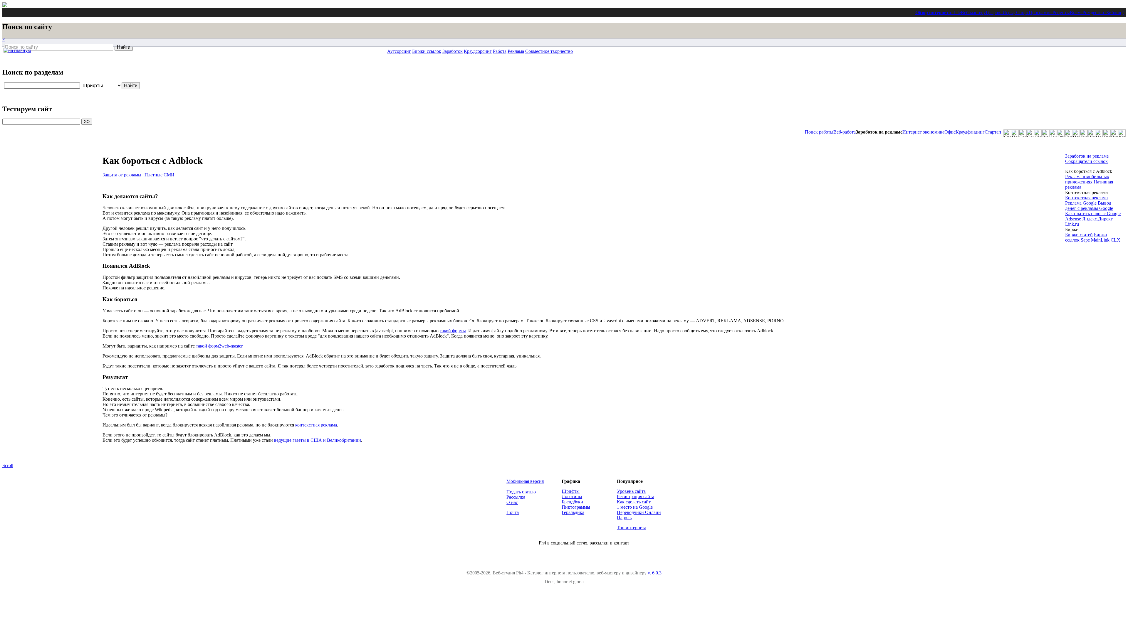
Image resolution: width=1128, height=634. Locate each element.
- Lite (956, 12)
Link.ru (1072, 224)
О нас (512, 502)
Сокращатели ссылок (1086, 161)
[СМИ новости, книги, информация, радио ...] (1038, 133)
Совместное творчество (549, 51)
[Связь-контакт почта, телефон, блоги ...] (1022, 133)
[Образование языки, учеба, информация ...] (1061, 133)
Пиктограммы (576, 507)
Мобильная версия (525, 481)
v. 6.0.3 (655, 572)
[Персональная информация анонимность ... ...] (1076, 133)
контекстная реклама (316, 424)
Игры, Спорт (1016, 12)
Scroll (7, 465)
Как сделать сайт (634, 501)
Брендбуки (572, 501)
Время (1076, 12)
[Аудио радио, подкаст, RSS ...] (1053, 133)
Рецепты (1061, 12)
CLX (1115, 239)
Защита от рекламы (122, 174)
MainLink (1100, 239)
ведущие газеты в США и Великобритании (317, 440)
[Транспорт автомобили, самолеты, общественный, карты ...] (1106, 133)
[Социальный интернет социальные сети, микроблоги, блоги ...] (1030, 133)
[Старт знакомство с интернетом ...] (1007, 133)
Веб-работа (844, 131)
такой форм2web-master (219, 345)
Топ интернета (631, 527)
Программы (1041, 12)
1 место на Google (635, 507)
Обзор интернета (933, 12)
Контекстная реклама (1086, 197)
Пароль (624, 517)
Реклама (516, 51)
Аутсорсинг (399, 51)
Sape (1085, 239)
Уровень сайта (631, 491)
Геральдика (573, 512)
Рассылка (515, 497)
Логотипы (572, 496)
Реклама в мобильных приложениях (1087, 179)
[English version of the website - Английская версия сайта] (4, 5)
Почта (512, 512)
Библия (1113, 12)
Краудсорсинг (478, 51)
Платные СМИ (159, 174)
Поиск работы (819, 131)
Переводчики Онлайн (639, 512)
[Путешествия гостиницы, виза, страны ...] (1114, 133)
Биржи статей (1079, 234)
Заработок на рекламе (1087, 156)
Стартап (993, 131)
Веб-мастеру (973, 12)
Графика (994, 12)
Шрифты (571, 491)
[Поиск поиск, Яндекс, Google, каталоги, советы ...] (1015, 133)
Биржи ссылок (426, 51)
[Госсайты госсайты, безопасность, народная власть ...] (1068, 133)
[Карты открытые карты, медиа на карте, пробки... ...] (1122, 133)
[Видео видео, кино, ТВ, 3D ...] (1045, 133)
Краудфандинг (970, 131)
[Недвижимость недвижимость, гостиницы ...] (1099, 133)
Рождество (1093, 12)
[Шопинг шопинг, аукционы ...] (1091, 133)
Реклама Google (1081, 202)
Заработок (452, 51)
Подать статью (521, 491)
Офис (950, 131)
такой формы (453, 330)
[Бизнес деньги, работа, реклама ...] (1083, 133)
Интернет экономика (923, 131)
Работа (499, 51)
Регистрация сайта (635, 496)
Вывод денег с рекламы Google (1089, 205)
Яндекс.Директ (1097, 218)
